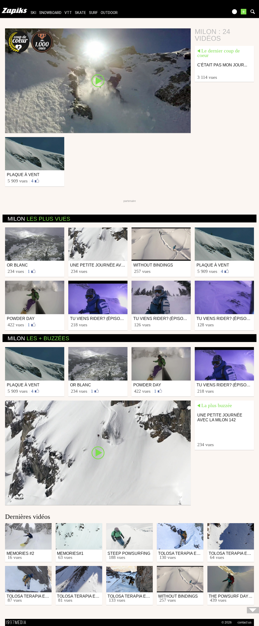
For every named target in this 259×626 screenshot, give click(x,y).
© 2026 (227, 622)
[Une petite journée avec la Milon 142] (98, 452)
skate (80, 13)
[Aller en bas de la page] (253, 610)
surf (93, 13)
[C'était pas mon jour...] (98, 80)
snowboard (50, 13)
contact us (244, 622)
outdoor (109, 13)
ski (33, 13)
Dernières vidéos (27, 516)
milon (39, 219)
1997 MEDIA (17, 622)
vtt (68, 13)
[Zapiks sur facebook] (214, 13)
